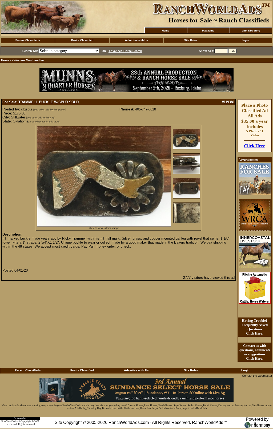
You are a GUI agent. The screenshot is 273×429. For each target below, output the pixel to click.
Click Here (254, 145)
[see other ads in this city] (40, 117)
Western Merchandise (29, 60)
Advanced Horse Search (125, 51)
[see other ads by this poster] (49, 109)
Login (245, 40)
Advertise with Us (136, 40)
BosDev (10, 424)
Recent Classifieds (27, 40)
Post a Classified (82, 40)
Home (165, 30)
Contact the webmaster (257, 375)
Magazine (208, 30)
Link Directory (251, 30)
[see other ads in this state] (45, 121)
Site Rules (191, 40)
